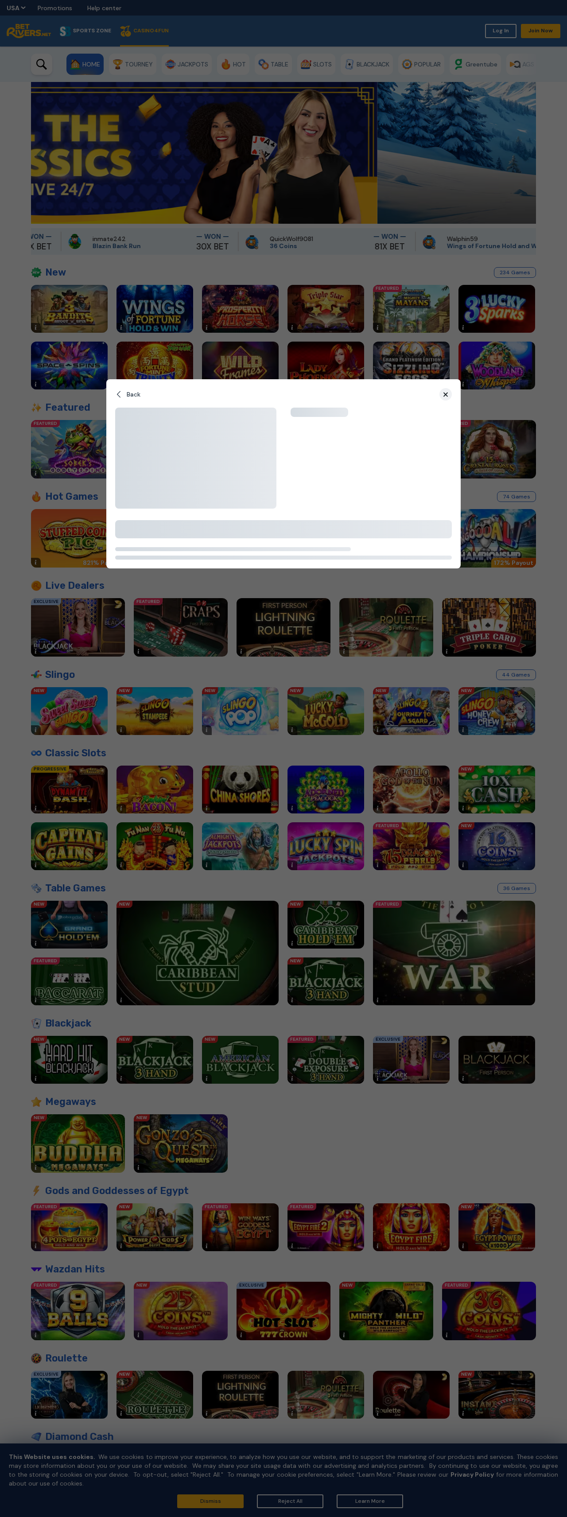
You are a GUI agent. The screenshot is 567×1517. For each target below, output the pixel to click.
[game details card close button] (445, 394)
